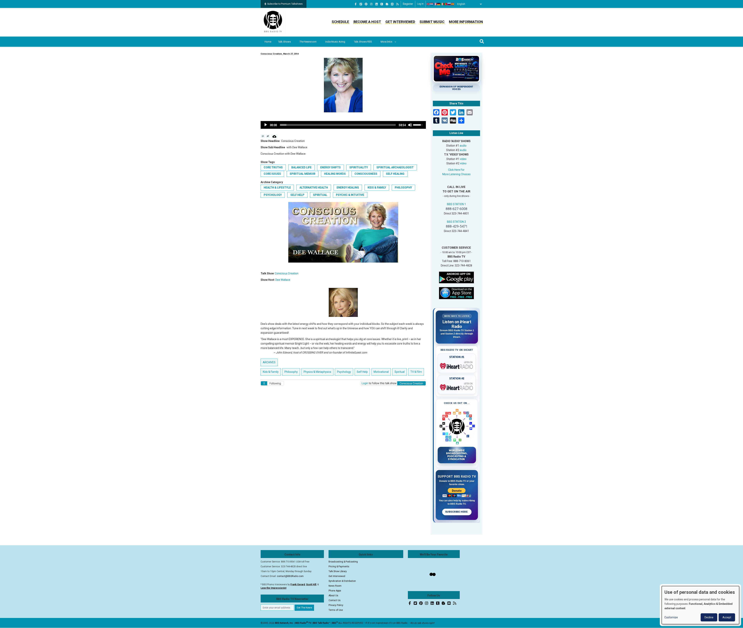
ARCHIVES (269, 362)
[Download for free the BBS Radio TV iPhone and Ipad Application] (456, 292)
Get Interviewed (400, 22)
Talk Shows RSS (363, 41)
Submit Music (431, 22)
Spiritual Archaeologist (395, 167)
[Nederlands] (432, 4)
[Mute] (410, 125)
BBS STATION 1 (456, 204)
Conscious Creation (286, 273)
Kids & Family (377, 187)
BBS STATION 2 (456, 221)
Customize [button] (671, 617)
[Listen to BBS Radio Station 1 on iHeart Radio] (457, 365)
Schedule (340, 22)
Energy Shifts (330, 167)
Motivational (381, 371)
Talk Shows (284, 41)
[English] (428, 4)
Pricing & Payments (339, 566)
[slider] (338, 125)
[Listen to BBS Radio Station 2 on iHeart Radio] (457, 386)
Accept (726, 617)
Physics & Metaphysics (317, 371)
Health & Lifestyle (277, 187)
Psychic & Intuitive (350, 194)
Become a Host (367, 22)
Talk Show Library (338, 571)
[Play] (266, 125)
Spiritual (320, 194)
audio (463, 145)
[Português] (446, 4)
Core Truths (273, 167)
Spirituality (358, 167)
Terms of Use (336, 610)
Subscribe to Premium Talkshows (285, 4)
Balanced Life (301, 167)
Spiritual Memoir (302, 173)
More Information (466, 22)
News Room (335, 585)
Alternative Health (314, 187)
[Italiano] (442, 4)
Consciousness (365, 173)
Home (268, 41)
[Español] (453, 4)
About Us (333, 595)
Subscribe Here (456, 511)
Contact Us (335, 600)
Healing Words (335, 173)
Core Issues (272, 173)
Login (365, 383)
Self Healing (395, 173)
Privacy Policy (336, 605)
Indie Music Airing (335, 41)
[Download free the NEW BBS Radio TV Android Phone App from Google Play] (456, 277)
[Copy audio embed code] (263, 136)
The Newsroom (308, 41)
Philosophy (403, 187)
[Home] (273, 22)
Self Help (297, 194)
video (463, 158)
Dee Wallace (282, 279)
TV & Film (416, 371)
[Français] (435, 4)
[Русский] (449, 4)
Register (408, 3)
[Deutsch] (439, 4)
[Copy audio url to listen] (268, 136)
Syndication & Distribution (342, 581)
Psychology (273, 194)
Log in (420, 4)
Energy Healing (348, 187)
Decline (708, 617)
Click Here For (456, 169)
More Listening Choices (456, 174)
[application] (343, 125)
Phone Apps (335, 590)
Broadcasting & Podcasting (343, 561)
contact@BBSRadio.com (290, 576)
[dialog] (700, 605)
